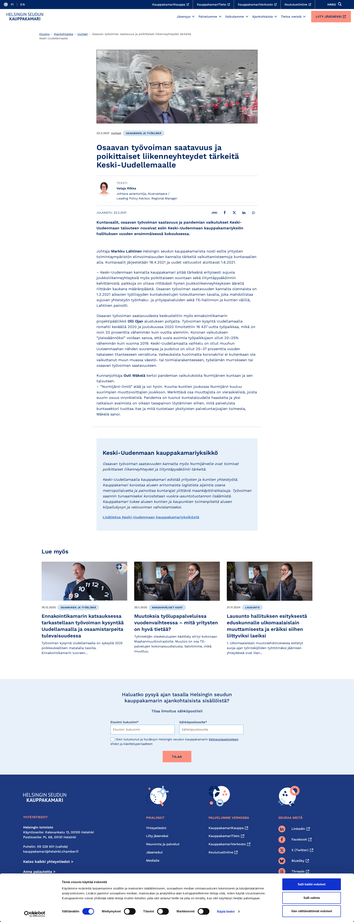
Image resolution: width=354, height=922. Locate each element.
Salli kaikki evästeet (312, 884)
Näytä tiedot (225, 911)
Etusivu (44, 34)
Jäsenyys (184, 16)
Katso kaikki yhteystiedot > (48, 861)
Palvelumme (208, 16)
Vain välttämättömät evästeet (311, 911)
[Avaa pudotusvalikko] (193, 16)
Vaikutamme (234, 16)
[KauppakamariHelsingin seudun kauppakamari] (25, 16)
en (22, 4)
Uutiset (82, 34)
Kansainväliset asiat (167, 607)
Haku (331, 4)
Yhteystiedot (156, 828)
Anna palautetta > (39, 871)
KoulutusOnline (221, 852)
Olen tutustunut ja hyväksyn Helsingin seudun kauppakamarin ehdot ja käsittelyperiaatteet (174, 742)
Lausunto (252, 607)
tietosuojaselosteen (223, 739)
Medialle (152, 860)
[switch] (130, 911)
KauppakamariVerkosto (227, 844)
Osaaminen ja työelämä (143, 133)
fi (12, 4)
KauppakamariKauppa (226, 828)
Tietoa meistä (291, 16)
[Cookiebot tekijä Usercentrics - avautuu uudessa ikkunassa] (35, 914)
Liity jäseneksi (329, 16)
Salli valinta (311, 897)
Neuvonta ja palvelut (162, 844)
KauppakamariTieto (224, 836)
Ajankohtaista (262, 16)
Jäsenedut (154, 852)
